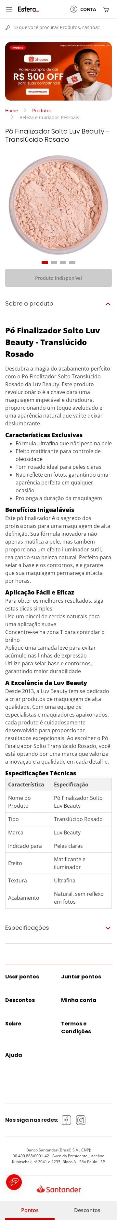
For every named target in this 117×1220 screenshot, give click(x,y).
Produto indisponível (58, 278)
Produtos (42, 110)
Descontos (87, 1210)
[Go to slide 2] (54, 262)
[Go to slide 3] (63, 262)
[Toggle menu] (9, 9)
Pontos (30, 1210)
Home (11, 110)
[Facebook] (66, 1120)
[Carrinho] (107, 9)
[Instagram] (81, 1120)
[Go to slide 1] (45, 262)
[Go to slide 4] (72, 262)
